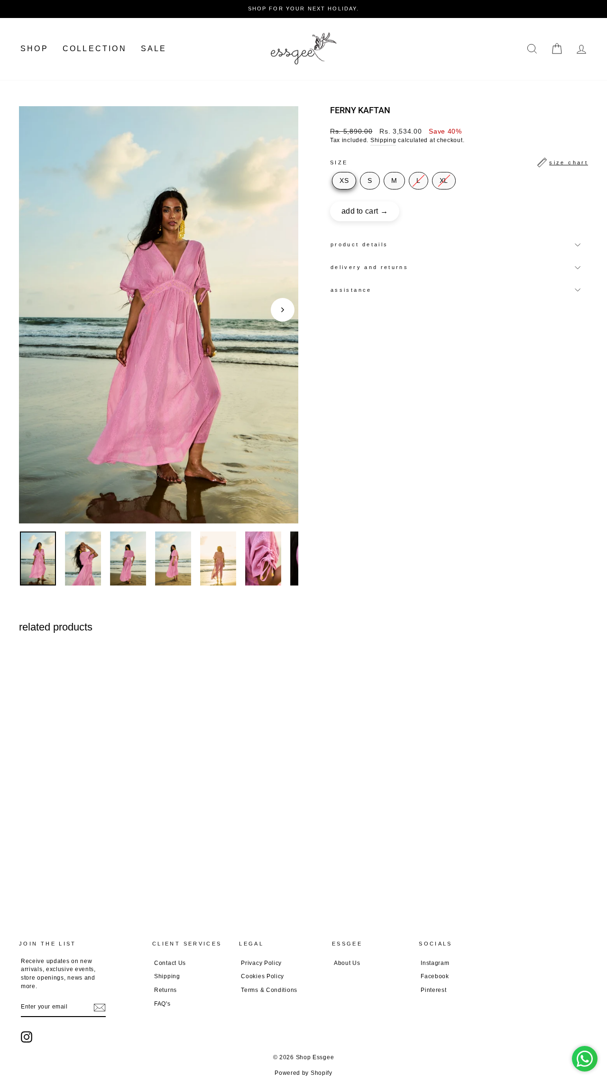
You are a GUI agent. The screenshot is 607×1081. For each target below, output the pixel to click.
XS (344, 180)
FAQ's (162, 1003)
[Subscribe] (99, 1007)
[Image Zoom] (158, 314)
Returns (165, 990)
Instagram (435, 963)
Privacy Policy (261, 963)
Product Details (359, 244)
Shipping (383, 140)
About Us (347, 963)
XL (444, 180)
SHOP (34, 49)
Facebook (435, 976)
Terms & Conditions (269, 990)
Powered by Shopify (303, 1073)
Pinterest (433, 990)
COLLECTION (95, 49)
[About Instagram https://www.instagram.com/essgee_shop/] (26, 1037)
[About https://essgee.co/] (303, 49)
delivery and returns (369, 267)
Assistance (351, 290)
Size (459, 162)
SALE (154, 49)
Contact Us (170, 963)
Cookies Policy (262, 976)
